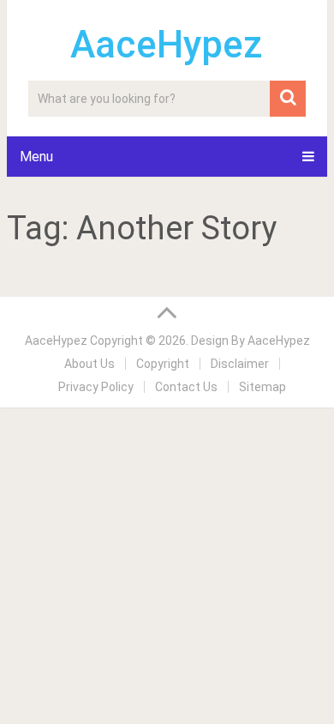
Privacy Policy (96, 387)
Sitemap (262, 387)
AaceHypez (166, 44)
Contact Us (186, 387)
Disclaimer (240, 364)
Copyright (162, 364)
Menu (36, 156)
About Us (89, 364)
